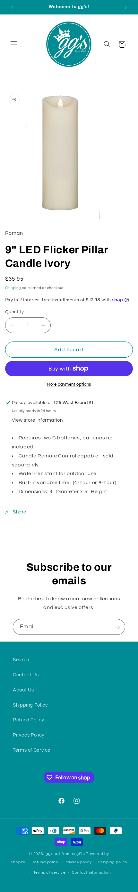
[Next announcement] (126, 7)
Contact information (91, 872)
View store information (37, 420)
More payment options (69, 384)
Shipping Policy (30, 705)
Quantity (14, 312)
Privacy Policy (28, 735)
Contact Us (26, 674)
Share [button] (19, 512)
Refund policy (44, 862)
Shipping (13, 288)
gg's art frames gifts (65, 854)
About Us (23, 690)
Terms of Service (31, 750)
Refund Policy (28, 720)
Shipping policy (112, 862)
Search (21, 659)
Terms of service (49, 872)
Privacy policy (78, 862)
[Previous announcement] (12, 7)
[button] (13, 44)
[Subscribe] (117, 627)
